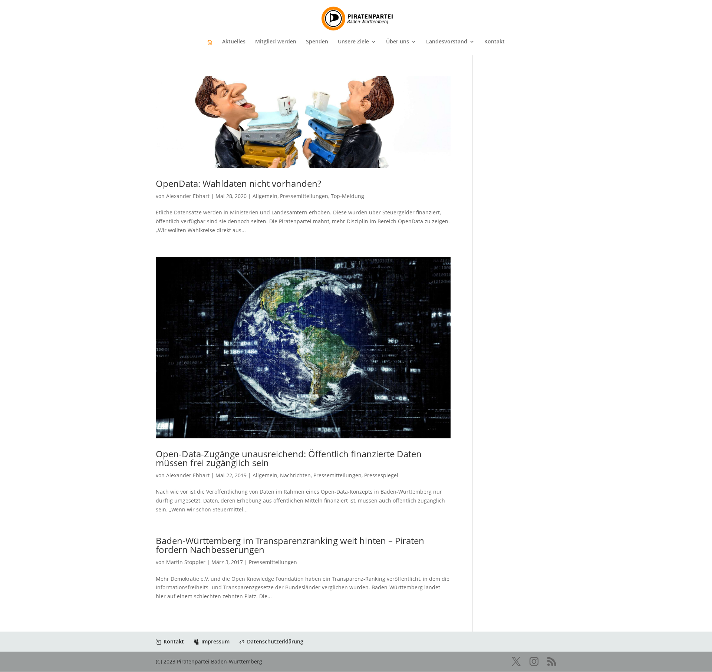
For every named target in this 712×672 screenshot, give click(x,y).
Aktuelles (233, 42)
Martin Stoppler (185, 562)
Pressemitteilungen (304, 196)
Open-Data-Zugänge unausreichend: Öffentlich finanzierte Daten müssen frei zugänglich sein (289, 458)
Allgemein (265, 196)
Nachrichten (295, 475)
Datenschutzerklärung (275, 641)
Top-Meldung (347, 196)
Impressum (215, 641)
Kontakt (494, 42)
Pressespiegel (381, 475)
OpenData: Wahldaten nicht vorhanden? (238, 183)
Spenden (317, 42)
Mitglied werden (275, 42)
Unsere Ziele (353, 42)
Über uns (397, 42)
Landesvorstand (446, 42)
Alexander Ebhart (188, 196)
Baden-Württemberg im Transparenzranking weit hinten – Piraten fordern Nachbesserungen (290, 545)
